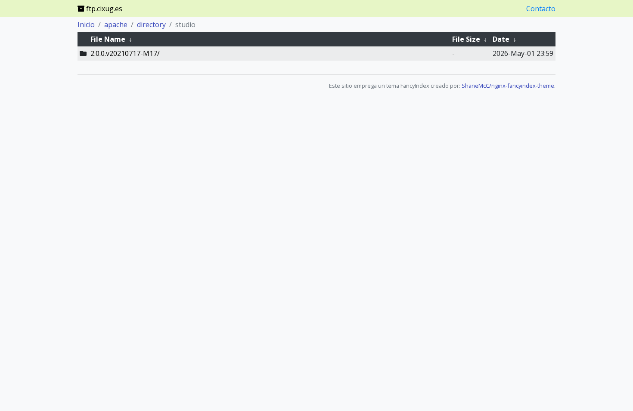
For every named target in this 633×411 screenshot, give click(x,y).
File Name (107, 39)
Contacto (540, 8)
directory (151, 24)
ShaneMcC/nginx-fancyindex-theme (508, 85)
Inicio (86, 24)
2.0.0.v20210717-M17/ (125, 53)
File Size (466, 39)
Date (501, 39)
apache (115, 24)
